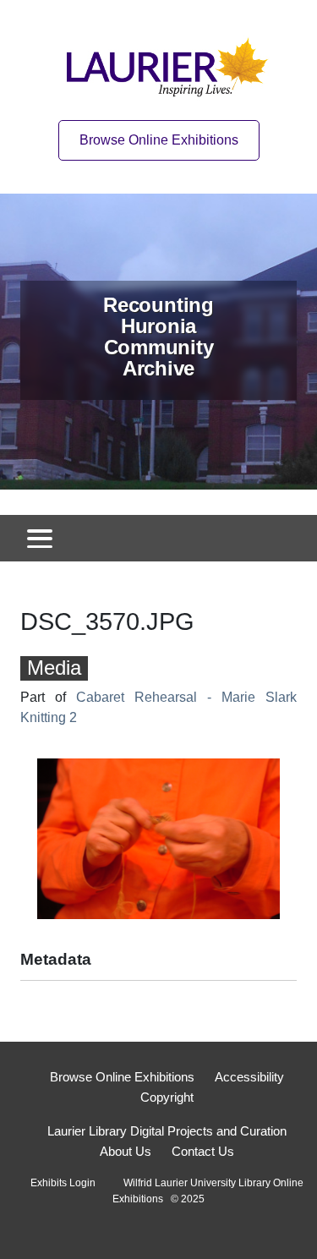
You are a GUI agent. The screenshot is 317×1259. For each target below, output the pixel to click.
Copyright (167, 1097)
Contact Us (203, 1151)
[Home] (172, 64)
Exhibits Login (63, 1183)
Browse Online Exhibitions (158, 140)
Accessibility (249, 1077)
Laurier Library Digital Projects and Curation (167, 1131)
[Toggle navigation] (40, 538)
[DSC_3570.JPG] (158, 837)
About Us (125, 1151)
